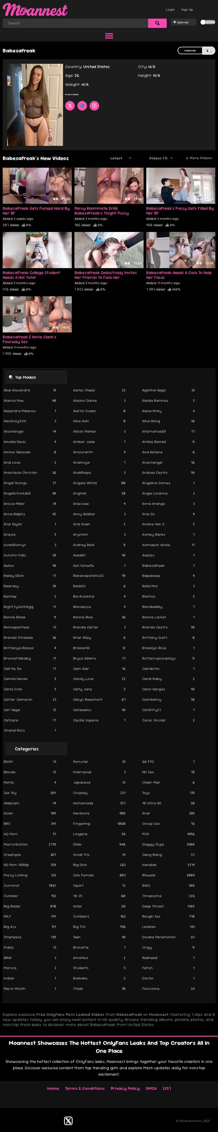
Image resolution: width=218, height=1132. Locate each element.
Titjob (99, 988)
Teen (99, 937)
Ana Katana (168, 452)
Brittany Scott (168, 637)
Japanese (99, 782)
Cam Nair (99, 668)
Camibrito (168, 668)
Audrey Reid (99, 544)
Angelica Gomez (168, 482)
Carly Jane (99, 689)
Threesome (168, 895)
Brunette (99, 947)
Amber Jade (99, 441)
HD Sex (168, 772)
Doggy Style (168, 844)
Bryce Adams (99, 658)
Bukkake (99, 978)
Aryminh (99, 534)
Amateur (99, 957)
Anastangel (168, 462)
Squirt (99, 885)
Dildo (99, 844)
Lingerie (99, 833)
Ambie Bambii (168, 441)
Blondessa (99, 606)
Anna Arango (168, 503)
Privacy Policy (125, 1088)
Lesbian (168, 926)
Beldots (99, 586)
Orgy (168, 947)
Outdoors (99, 916)
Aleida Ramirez (168, 400)
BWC (168, 885)
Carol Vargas (168, 689)
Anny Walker (99, 514)
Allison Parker (99, 431)
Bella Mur (168, 586)
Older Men (168, 782)
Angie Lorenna (168, 493)
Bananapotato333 (99, 575)
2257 (166, 1088)
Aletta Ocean (99, 410)
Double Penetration (168, 937)
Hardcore (99, 813)
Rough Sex (168, 916)
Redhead (168, 957)
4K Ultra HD (168, 803)
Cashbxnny (168, 699)
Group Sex (168, 823)
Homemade (99, 803)
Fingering (99, 823)
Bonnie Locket (168, 617)
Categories (27, 749)
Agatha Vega (168, 390)
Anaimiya (99, 462)
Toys (168, 792)
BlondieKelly (168, 606)
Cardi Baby (168, 678)
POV (168, 833)
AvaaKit (99, 555)
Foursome (168, 988)
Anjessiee (99, 503)
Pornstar (99, 761)
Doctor (168, 978)
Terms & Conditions (85, 1088)
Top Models (25, 377)
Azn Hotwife (99, 565)
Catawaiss (99, 709)
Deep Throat (168, 906)
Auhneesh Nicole (168, 544)
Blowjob (168, 875)
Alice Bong (168, 421)
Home (53, 1088)
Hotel (99, 906)
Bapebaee (168, 575)
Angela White (99, 482)
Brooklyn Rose (168, 647)
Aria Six (168, 514)
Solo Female (99, 875)
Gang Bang (168, 854)
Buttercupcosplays (168, 658)
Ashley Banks (168, 534)
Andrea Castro (168, 472)
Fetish (168, 967)
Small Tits (99, 854)
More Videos (199, 158)
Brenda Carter (99, 627)
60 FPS (168, 761)
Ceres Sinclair (168, 720)
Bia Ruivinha (99, 596)
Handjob (168, 864)
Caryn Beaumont (99, 699)
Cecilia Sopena (99, 720)
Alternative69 (168, 431)
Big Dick (99, 864)
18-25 (99, 895)
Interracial (99, 772)
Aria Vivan (99, 524)
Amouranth (99, 452)
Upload (182, 22)
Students (99, 967)
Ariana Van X (168, 524)
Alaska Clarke (99, 400)
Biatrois (168, 596)
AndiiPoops (99, 472)
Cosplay (99, 792)
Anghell (99, 493)
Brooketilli (99, 647)
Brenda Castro (168, 627)
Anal (168, 813)
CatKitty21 (168, 709)
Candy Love (99, 678)
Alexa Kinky (168, 410)
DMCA (151, 1088)
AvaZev (168, 555)
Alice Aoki (99, 421)
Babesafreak (168, 565)
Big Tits (99, 926)
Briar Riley (99, 637)
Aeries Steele (99, 390)
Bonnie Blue (99, 617)
